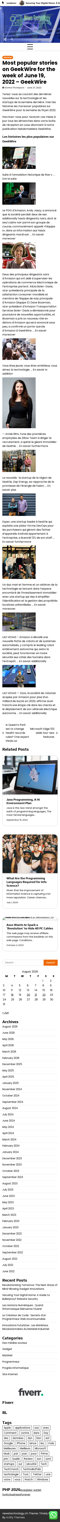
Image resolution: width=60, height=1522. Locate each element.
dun (30, 1438)
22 (44, 995)
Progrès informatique (15, 1368)
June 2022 (8, 1271)
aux (36, 1427)
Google (8, 1443)
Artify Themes (15, 1517)
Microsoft (40, 1448)
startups (9, 1464)
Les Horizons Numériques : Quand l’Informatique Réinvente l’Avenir (22, 1307)
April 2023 (8, 1208)
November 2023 (12, 1164)
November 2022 (12, 1240)
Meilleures (10, 1448)
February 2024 (11, 1145)
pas (24, 1453)
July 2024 (8, 1114)
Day (46, 1433)
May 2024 (8, 1127)
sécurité (31, 1464)
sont (48, 1459)
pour (34, 1453)
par (16, 1453)
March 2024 (9, 1139)
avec (46, 1427)
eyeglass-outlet (30, 1490)
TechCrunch (11, 1469)
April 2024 (8, 1133)
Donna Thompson (14, 87)
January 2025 (10, 1083)
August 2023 (10, 1183)
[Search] (12, 39)
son (39, 1459)
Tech (44, 1464)
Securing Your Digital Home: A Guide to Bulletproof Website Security (26, 1297)
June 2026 (8, 1032)
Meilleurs (25, 1448)
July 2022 (7, 1265)
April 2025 (8, 1076)
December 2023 (12, 1158)
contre (25, 1433)
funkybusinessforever (16, 1494)
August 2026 (10, 1026)
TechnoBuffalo (32, 1469)
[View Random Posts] (4, 39)
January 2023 (10, 1227)
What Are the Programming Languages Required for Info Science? (26, 881)
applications (22, 1427)
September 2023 (12, 1177)
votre (7, 1479)
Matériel (8, 57)
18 (12, 995)
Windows (42, 1479)
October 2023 (10, 1171)
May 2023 (8, 1202)
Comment (10, 1433)
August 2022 (9, 1259)
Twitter (37, 1474)
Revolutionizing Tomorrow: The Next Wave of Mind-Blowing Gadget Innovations (30, 1287)
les (42, 1443)
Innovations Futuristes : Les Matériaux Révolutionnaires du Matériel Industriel (25, 1327)
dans (36, 1433)
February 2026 (10, 1058)
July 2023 (7, 1189)
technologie (11, 1474)
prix (6, 1459)
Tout (26, 1474)
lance (33, 1443)
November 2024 (12, 1089)
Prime (44, 1453)
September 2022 (12, 1252)
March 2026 (9, 1051)
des (6, 1438)
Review (28, 1459)
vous (17, 1479)
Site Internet (10, 1374)
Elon (38, 1438)
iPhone (21, 1443)
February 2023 (10, 1221)
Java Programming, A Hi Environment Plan (23, 801)
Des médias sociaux (14, 1343)
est (48, 1438)
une (48, 1474)
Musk (7, 1453)
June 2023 (8, 1196)
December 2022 (12, 1233)
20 (28, 995)
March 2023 (9, 1215)
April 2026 (8, 1045)
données (18, 1438)
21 (36, 995)
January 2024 (10, 1152)
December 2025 (12, 1064)
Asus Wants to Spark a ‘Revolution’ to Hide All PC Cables (29, 926)
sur (20, 1464)
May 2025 (8, 1070)
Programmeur (11, 1361)
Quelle (16, 1459)
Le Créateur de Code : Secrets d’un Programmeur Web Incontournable (24, 1317)
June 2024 (8, 1120)
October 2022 (10, 1246)
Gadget (7, 1349)
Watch (28, 1479)
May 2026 (8, 1039)
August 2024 (10, 1108)
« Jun (5, 1013)
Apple (7, 1427)
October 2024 (10, 1095)
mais (51, 1443)
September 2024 (12, 1102)
